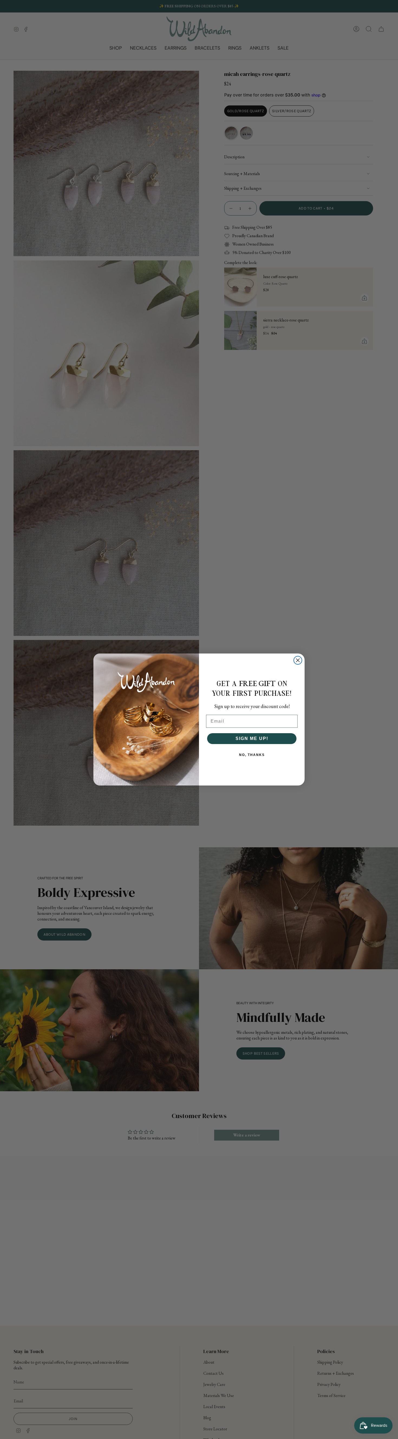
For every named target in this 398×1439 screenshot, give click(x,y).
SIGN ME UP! (252, 738)
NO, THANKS (252, 755)
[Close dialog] (298, 660)
